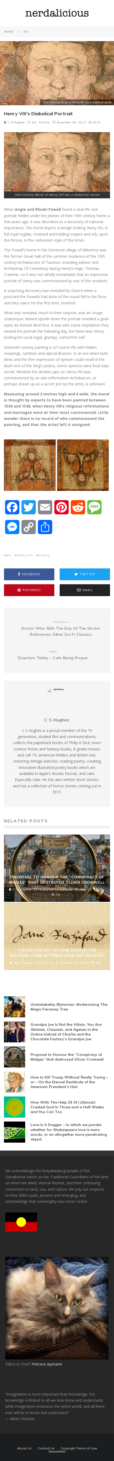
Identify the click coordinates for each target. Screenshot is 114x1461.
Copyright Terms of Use (79, 1448)
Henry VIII (24, 555)
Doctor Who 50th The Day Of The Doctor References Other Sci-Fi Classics (60, 628)
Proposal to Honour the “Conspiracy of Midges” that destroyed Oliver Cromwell (67, 1057)
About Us (24, 1448)
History (44, 122)
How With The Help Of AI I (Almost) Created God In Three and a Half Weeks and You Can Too (67, 1107)
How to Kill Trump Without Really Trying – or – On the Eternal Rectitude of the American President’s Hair (69, 1082)
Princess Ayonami (47, 1364)
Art (34, 122)
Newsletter (57, 1451)
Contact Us (46, 1448)
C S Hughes (15, 122)
